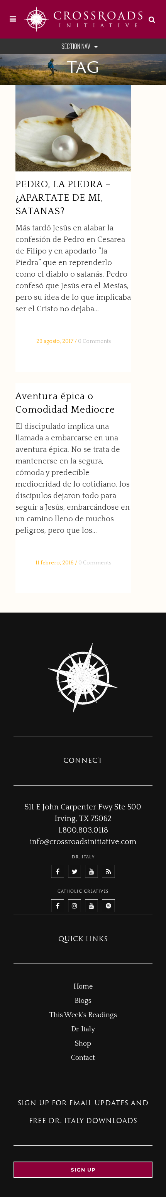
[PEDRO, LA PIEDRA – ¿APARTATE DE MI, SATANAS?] (73, 128)
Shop (83, 1044)
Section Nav (75, 46)
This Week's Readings (83, 1015)
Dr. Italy (83, 1029)
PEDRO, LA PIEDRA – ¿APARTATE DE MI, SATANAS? (63, 198)
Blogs (83, 1001)
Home (83, 987)
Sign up (83, 1170)
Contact (83, 1058)
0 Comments (94, 341)
